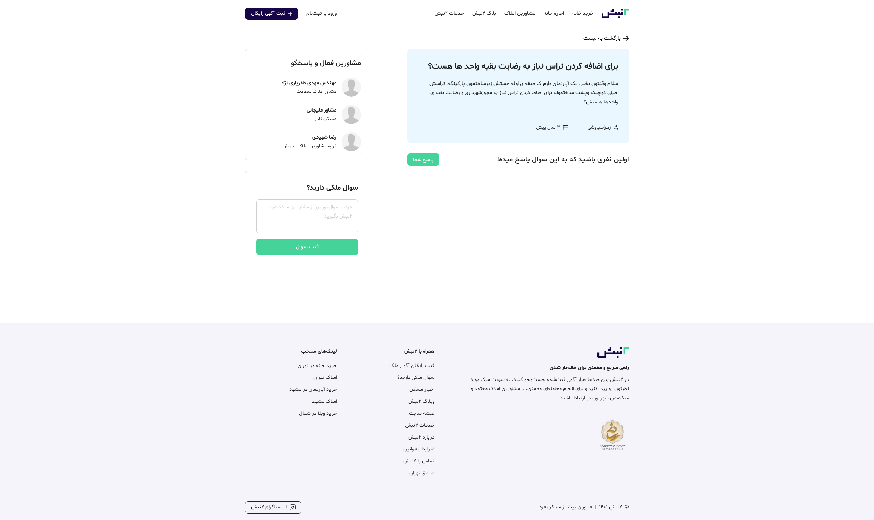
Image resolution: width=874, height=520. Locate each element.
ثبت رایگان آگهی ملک (411, 365)
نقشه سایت (421, 413)
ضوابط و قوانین (418, 449)
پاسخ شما (423, 159)
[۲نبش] (615, 16)
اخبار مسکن (421, 389)
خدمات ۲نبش (419, 425)
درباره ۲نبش (421, 437)
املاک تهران (325, 377)
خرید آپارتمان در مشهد (313, 389)
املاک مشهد (324, 401)
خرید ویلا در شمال (318, 413)
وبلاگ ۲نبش (421, 401)
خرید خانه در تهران (317, 365)
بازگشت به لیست (602, 38)
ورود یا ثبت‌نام (321, 13)
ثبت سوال (307, 247)
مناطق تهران (421, 473)
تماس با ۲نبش (418, 461)
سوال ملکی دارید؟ (415, 377)
